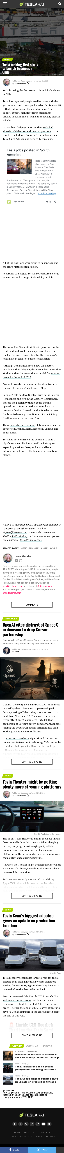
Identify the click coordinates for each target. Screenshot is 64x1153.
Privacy (50, 1136)
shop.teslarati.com (12, 593)
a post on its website (17, 738)
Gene (17, 651)
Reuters (22, 273)
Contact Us (43, 1132)
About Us (28, 1132)
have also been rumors (22, 425)
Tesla (39, 548)
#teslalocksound (38, 1094)
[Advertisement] (32, 236)
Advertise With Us (22, 1136)
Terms (39, 1136)
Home (17, 1132)
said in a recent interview (17, 1000)
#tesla (15, 1094)
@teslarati (8, 1090)
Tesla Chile (51, 548)
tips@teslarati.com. (31, 540)
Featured (28, 548)
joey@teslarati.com (16, 532)
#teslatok (24, 1094)
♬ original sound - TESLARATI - (19, 1097)
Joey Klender (20, 83)
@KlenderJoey (19, 536)
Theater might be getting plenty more (39, 864)
